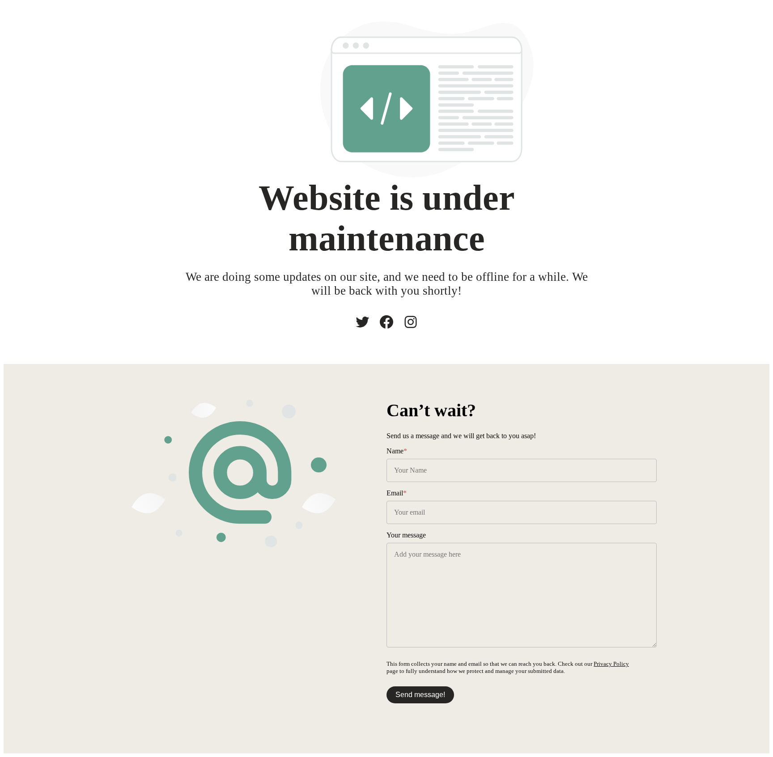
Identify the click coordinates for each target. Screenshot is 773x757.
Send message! (420, 694)
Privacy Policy (611, 663)
